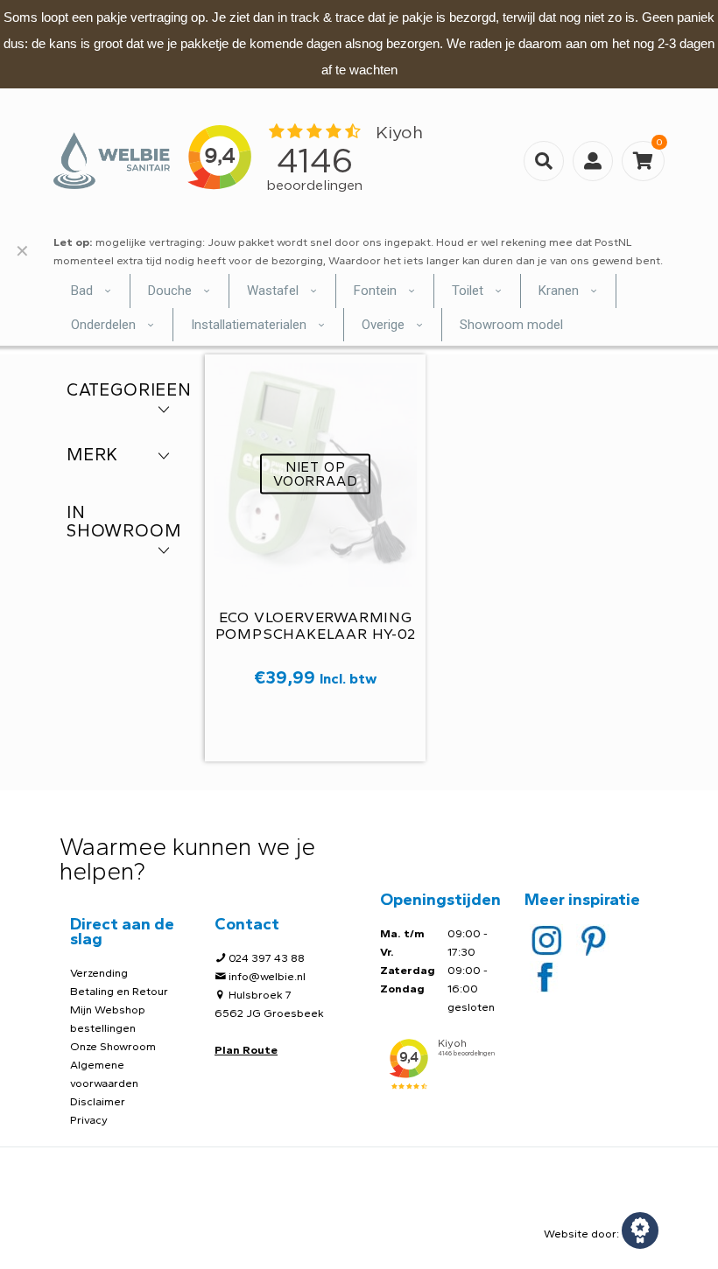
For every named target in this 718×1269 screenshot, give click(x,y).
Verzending (99, 972)
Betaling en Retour (119, 991)
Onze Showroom (113, 1046)
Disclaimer (97, 1101)
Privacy (89, 1119)
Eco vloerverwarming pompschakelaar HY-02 (315, 625)
